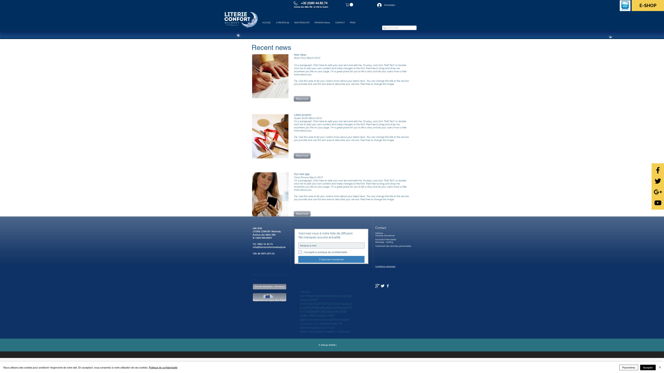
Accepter (648, 367)
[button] (349, 4)
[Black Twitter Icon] (658, 181)
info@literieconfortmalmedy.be (269, 247)
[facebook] (388, 286)
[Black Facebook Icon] (658, 170)
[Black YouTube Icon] (658, 203)
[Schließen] (660, 367)
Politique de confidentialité (163, 367)
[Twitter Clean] (382, 286)
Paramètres (628, 367)
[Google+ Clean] (377, 286)
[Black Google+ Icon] (658, 192)
